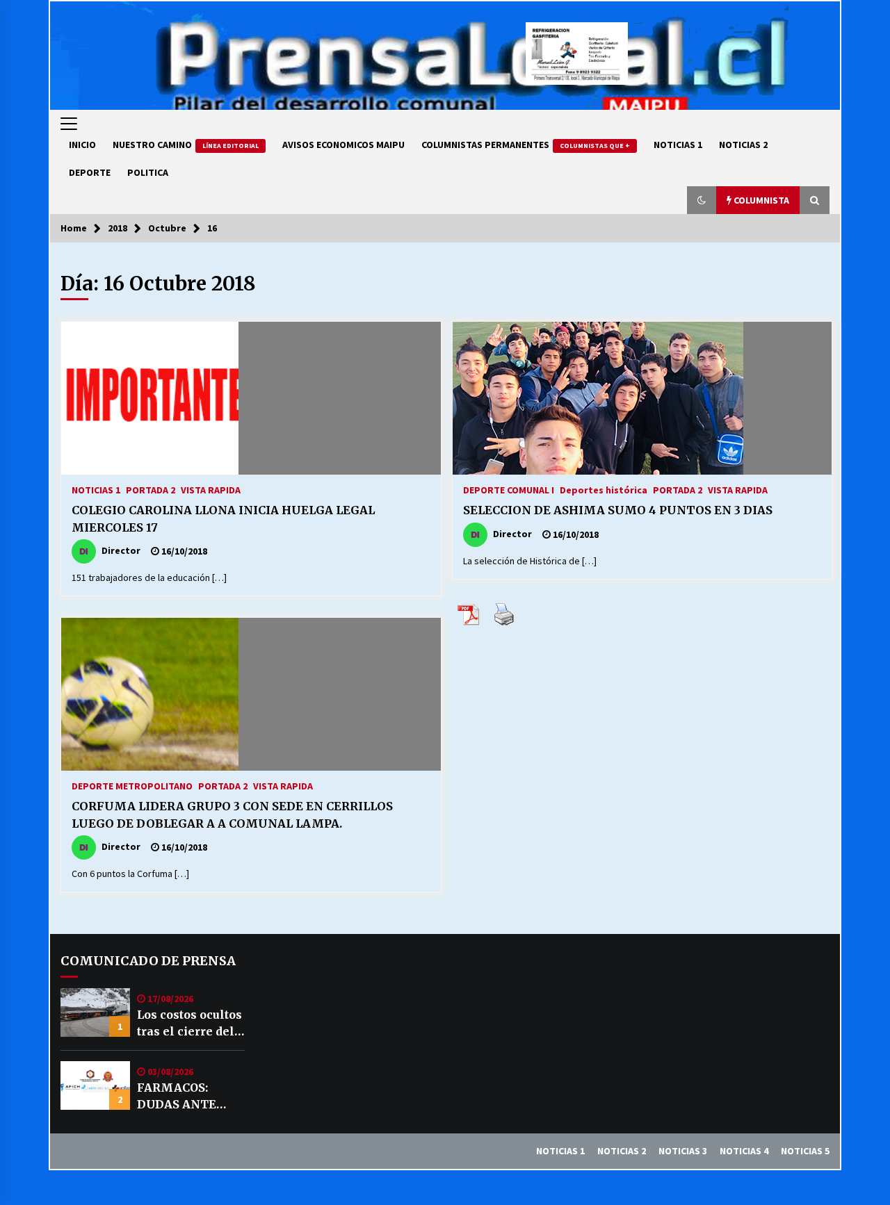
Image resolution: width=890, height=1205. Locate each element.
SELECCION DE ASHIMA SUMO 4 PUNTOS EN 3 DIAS (617, 510)
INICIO (82, 144)
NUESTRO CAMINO (186, 144)
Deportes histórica (603, 489)
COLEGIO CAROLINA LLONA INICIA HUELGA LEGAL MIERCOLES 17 (223, 518)
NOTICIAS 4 (744, 1151)
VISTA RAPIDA (211, 489)
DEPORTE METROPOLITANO (132, 785)
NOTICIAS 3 (682, 1151)
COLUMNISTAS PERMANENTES (525, 144)
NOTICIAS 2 (743, 144)
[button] (701, 200)
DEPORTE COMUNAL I (508, 489)
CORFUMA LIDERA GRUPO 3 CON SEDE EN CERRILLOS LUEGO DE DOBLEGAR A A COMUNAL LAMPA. (232, 814)
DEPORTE (90, 172)
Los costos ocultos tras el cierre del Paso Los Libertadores (189, 1024)
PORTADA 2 (150, 489)
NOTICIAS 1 (678, 144)
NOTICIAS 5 (805, 1151)
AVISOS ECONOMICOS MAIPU (343, 144)
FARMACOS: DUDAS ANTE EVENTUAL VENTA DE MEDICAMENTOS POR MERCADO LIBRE (189, 1097)
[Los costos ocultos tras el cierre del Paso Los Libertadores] (95, 1012)
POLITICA (147, 172)
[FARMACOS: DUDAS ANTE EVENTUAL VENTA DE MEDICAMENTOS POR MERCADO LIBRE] (95, 1085)
